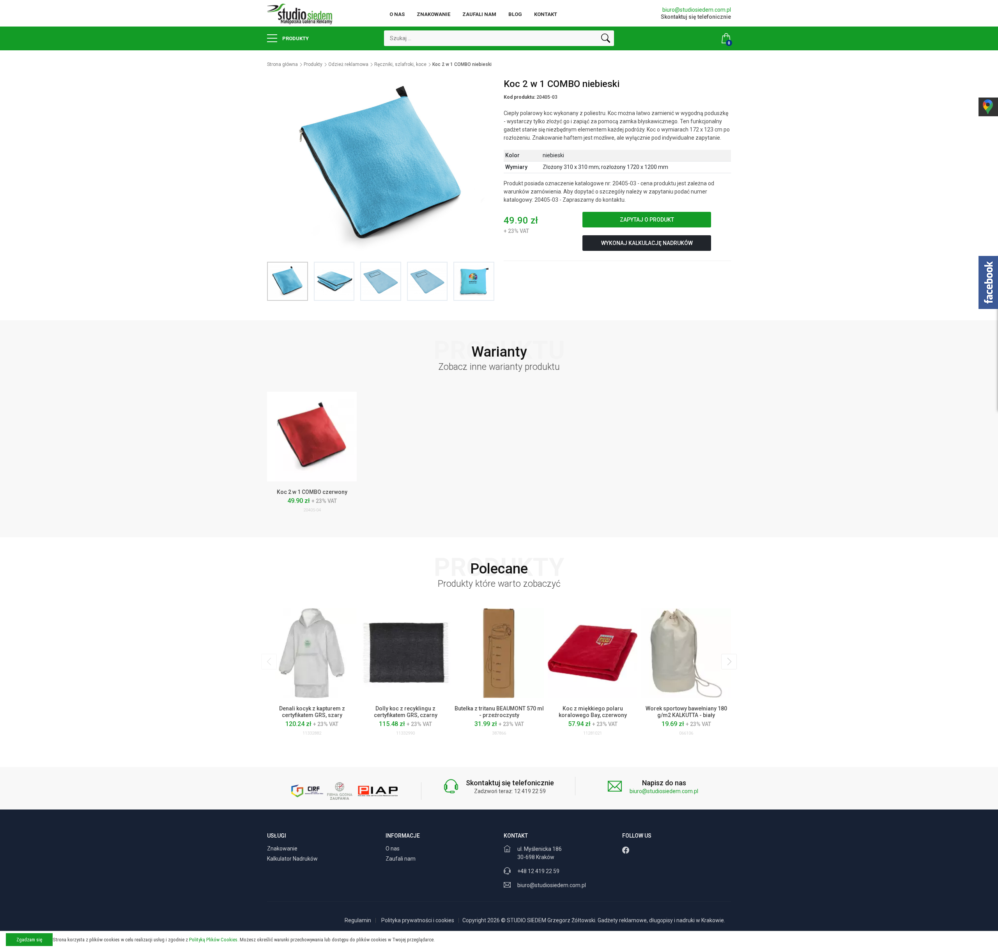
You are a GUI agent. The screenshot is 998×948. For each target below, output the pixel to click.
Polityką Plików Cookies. (214, 940)
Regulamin (358, 920)
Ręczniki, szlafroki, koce (400, 64)
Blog (515, 14)
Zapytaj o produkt (647, 220)
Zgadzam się (29, 940)
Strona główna (282, 64)
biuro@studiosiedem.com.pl (696, 10)
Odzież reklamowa (348, 64)
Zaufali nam (479, 14)
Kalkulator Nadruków (293, 859)
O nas (397, 14)
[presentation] (269, 661)
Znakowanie (433, 14)
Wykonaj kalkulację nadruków (647, 243)
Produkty (295, 38)
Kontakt (545, 14)
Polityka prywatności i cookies (417, 920)
